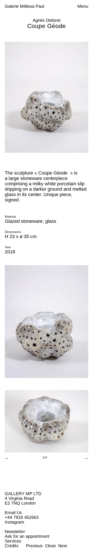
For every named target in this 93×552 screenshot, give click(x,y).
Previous (34, 545)
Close (50, 545)
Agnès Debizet (47, 20)
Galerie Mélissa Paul (24, 6)
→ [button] (86, 457)
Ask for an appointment (27, 536)
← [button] (7, 457)
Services (13, 541)
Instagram (14, 522)
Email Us (13, 512)
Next (62, 545)
